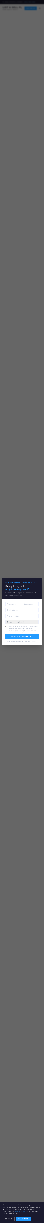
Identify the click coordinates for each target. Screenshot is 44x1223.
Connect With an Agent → (22, 636)
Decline (8, 1219)
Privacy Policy (20, 1211)
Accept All (23, 1219)
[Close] (38, 581)
